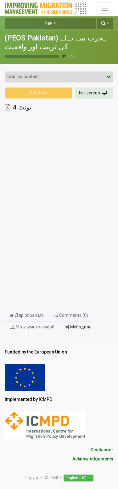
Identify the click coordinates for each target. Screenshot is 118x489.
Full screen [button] (90, 92)
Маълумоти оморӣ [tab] (35, 326)
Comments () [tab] (73, 315)
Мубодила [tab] (80, 326)
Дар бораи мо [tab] (29, 315)
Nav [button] (48, 23)
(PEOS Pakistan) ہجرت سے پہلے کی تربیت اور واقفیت (56, 42)
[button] (105, 23)
